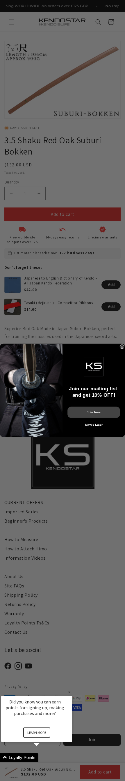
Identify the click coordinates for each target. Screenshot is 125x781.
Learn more (36, 732)
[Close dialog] (122, 347)
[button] (43, 757)
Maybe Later (94, 425)
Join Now (93, 412)
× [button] (69, 692)
